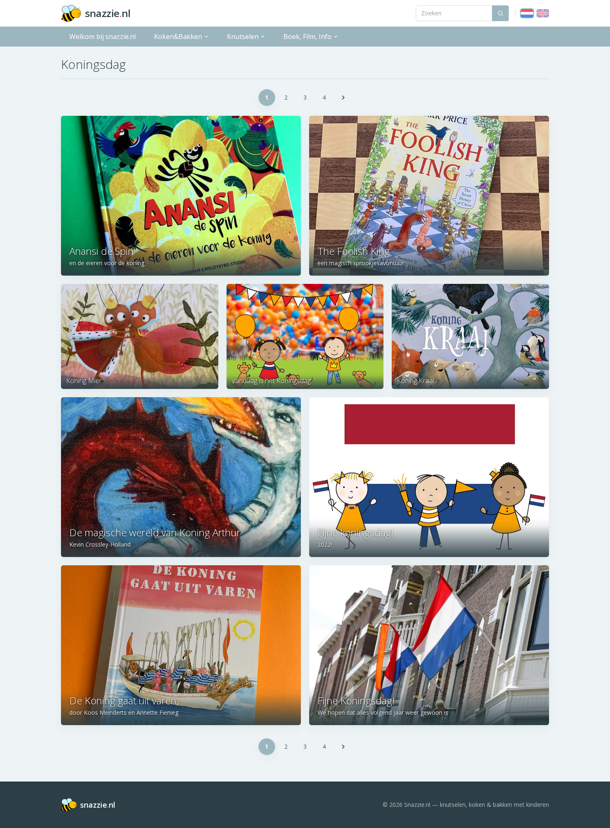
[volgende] (343, 97)
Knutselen (243, 36)
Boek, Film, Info (307, 36)
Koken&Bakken (178, 36)
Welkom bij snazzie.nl (102, 36)
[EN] (543, 13)
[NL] (527, 13)
